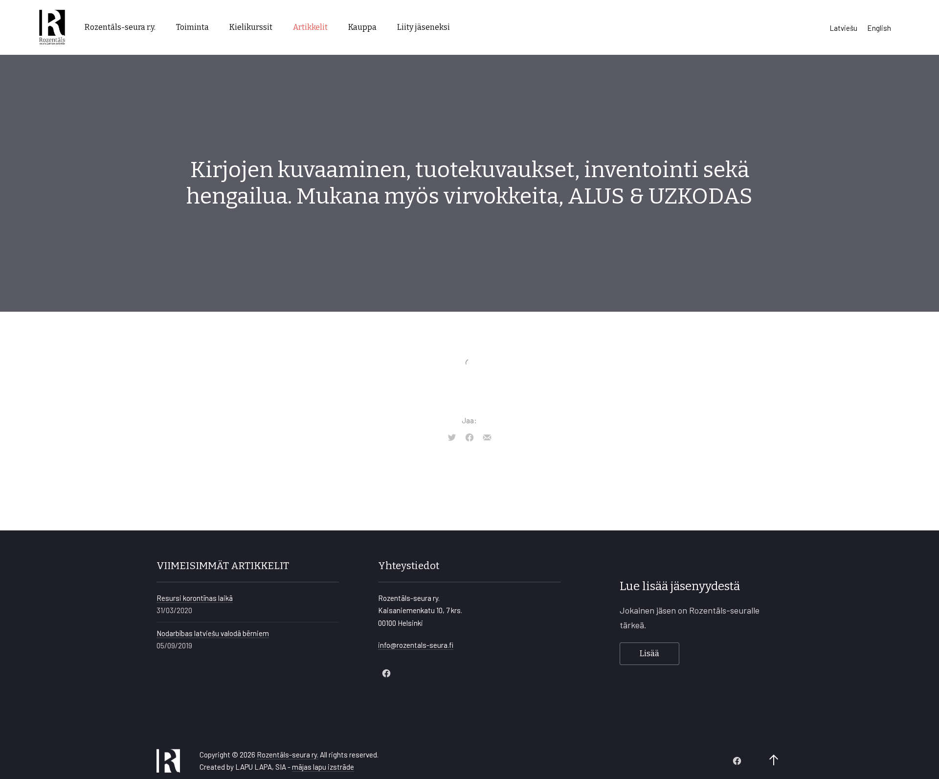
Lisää (649, 653)
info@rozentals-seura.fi (415, 645)
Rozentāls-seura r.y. (120, 27)
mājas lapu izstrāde (323, 766)
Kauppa (362, 27)
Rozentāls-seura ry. (287, 754)
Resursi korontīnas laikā (194, 598)
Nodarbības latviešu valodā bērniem (212, 633)
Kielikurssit (250, 27)
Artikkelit (310, 27)
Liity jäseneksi (423, 27)
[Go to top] (773, 761)
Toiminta (192, 27)
